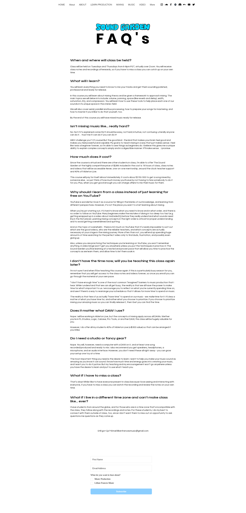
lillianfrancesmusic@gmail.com (132, 431)
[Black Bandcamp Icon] (184, 4)
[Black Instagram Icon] (161, 4)
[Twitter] (193, 4)
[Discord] (180, 4)
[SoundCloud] (166, 4)
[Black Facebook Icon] (170, 4)
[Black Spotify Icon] (175, 4)
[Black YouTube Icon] (189, 4)
